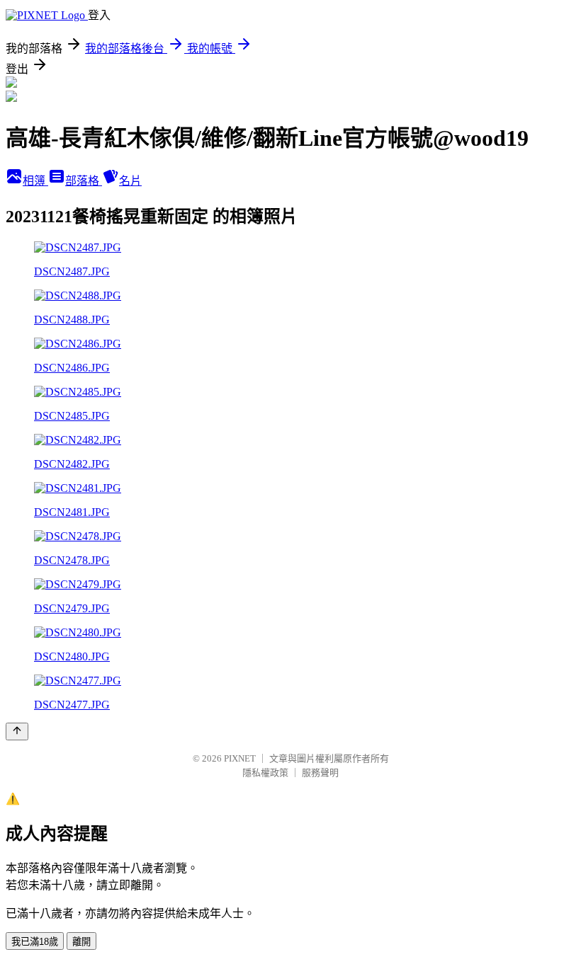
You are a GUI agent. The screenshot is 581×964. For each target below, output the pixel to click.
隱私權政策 (265, 772)
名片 (130, 181)
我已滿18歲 (34, 941)
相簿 (35, 181)
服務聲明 (320, 772)
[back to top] (17, 731)
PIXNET (240, 758)
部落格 (83, 181)
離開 (81, 941)
